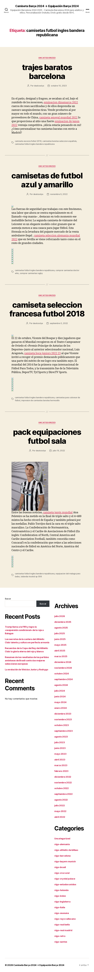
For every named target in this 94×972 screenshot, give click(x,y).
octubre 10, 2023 (59, 85)
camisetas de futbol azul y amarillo (46, 180)
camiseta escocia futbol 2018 (28, 141)
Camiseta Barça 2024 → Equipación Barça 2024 (47, 6)
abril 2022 (59, 817)
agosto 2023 (61, 736)
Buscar (8, 598)
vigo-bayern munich (65, 861)
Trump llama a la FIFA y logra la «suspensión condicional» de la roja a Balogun (24, 630)
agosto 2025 (61, 627)
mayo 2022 (60, 811)
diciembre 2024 (62, 662)
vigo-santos (60, 942)
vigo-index (60, 896)
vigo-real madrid (63, 930)
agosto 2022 (61, 799)
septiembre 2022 (63, 794)
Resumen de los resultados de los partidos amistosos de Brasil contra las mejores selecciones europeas (27, 660)
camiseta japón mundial (58, 512)
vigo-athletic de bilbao (66, 850)
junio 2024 (59, 696)
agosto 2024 (61, 685)
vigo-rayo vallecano (65, 919)
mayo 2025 (60, 645)
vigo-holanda (61, 890)
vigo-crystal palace (64, 878)
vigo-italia (59, 907)
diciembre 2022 (62, 777)
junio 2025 (59, 639)
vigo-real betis (62, 924)
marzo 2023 (60, 765)
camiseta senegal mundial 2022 (58, 117)
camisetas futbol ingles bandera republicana (34, 144)
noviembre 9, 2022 (58, 194)
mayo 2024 (60, 702)
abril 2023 (59, 759)
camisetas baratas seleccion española (59, 141)
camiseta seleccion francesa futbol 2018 (47, 309)
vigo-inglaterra (62, 901)
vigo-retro (59, 936)
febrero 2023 (61, 771)
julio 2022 (59, 805)
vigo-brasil (60, 867)
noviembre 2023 (63, 719)
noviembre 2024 (63, 668)
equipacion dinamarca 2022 (61, 102)
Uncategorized (47, 58)
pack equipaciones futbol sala (47, 436)
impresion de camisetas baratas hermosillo (40, 400)
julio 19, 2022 (59, 450)
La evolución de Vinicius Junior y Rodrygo (26, 669)
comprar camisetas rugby (31, 273)
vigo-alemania (62, 844)
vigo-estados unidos (65, 884)
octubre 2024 (61, 673)
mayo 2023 (60, 754)
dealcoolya (39, 85)
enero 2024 (60, 708)
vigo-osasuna (61, 913)
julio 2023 (59, 742)
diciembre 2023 (62, 713)
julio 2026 (59, 616)
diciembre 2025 (62, 622)
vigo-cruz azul (62, 873)
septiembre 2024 (63, 679)
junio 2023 (59, 748)
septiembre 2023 (63, 731)
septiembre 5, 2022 (59, 323)
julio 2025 (59, 633)
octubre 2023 (61, 725)
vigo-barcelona (62, 855)
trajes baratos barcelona (47, 71)
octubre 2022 (61, 788)
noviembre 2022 (63, 782)
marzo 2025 (60, 656)
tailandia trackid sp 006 (31, 576)
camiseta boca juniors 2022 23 (42, 353)
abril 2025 (59, 650)
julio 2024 (59, 690)
